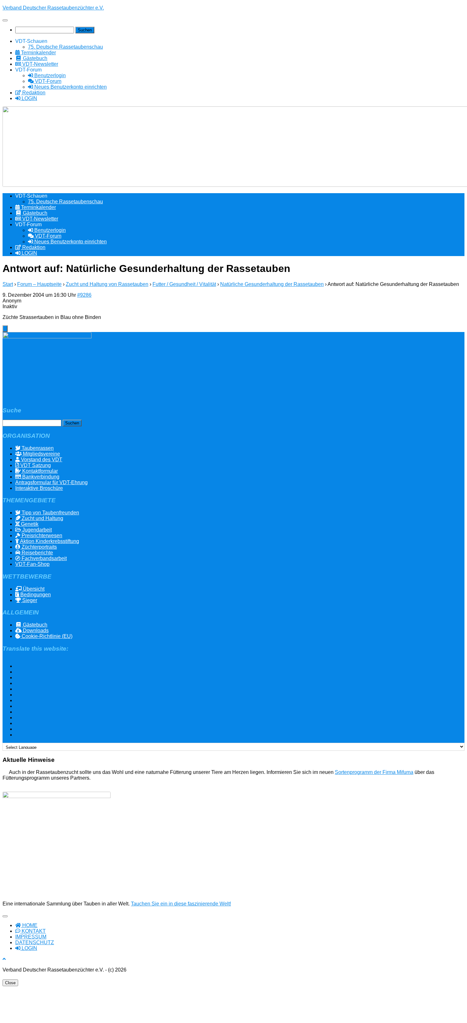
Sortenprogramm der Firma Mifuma (374, 772)
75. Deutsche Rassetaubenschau (65, 47)
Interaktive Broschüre (39, 488)
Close (10, 982)
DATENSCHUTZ (34, 942)
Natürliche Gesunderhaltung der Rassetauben (272, 284)
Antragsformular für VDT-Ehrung (51, 482)
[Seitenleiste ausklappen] (5, 328)
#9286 (84, 295)
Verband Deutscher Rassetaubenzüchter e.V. (53, 7)
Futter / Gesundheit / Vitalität (184, 284)
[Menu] (5, 20)
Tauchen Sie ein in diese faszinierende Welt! (181, 903)
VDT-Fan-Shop (32, 564)
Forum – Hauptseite (39, 284)
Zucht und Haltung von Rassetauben (107, 284)
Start (8, 284)
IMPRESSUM (30, 936)
